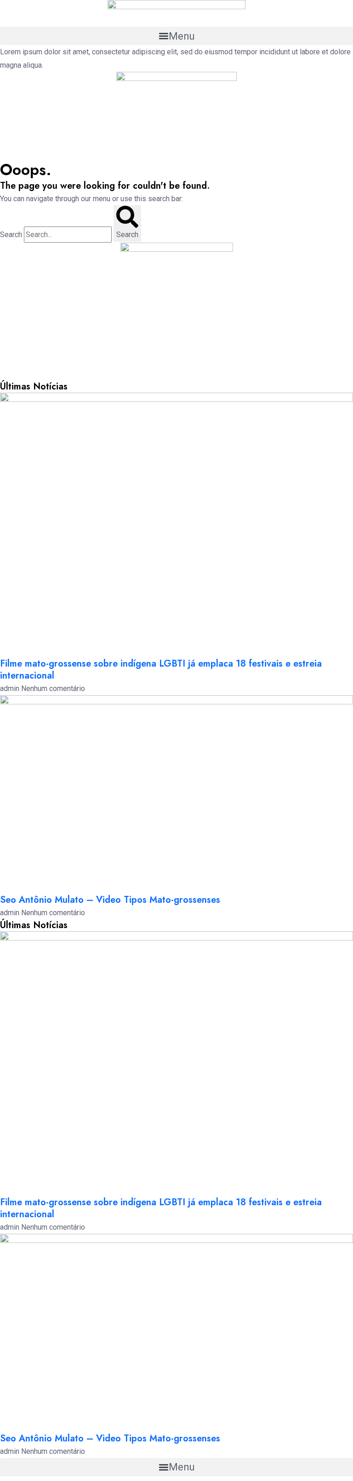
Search (11, 234)
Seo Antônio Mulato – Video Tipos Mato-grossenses (110, 899)
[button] (176, 36)
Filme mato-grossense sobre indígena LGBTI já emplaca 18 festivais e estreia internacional (161, 669)
